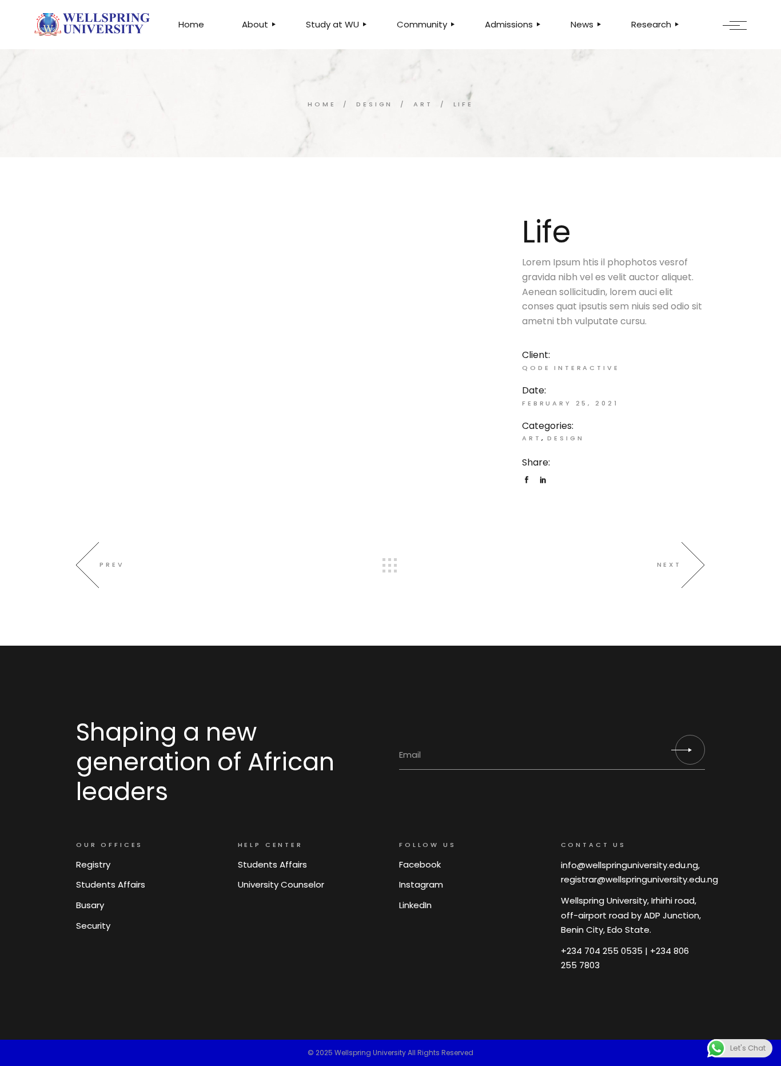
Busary (90, 905)
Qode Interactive (571, 367)
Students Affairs (110, 884)
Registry (93, 864)
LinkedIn (415, 905)
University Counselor (281, 884)
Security (93, 926)
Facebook (420, 864)
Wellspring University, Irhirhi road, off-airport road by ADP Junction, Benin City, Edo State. (631, 915)
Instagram (421, 884)
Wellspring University (370, 1052)
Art (531, 438)
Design (565, 438)
